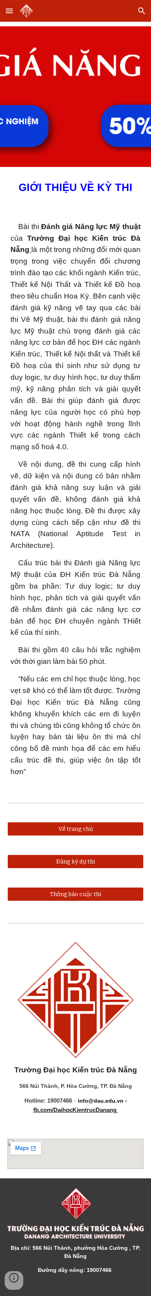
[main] (75, 187)
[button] (9, 10)
